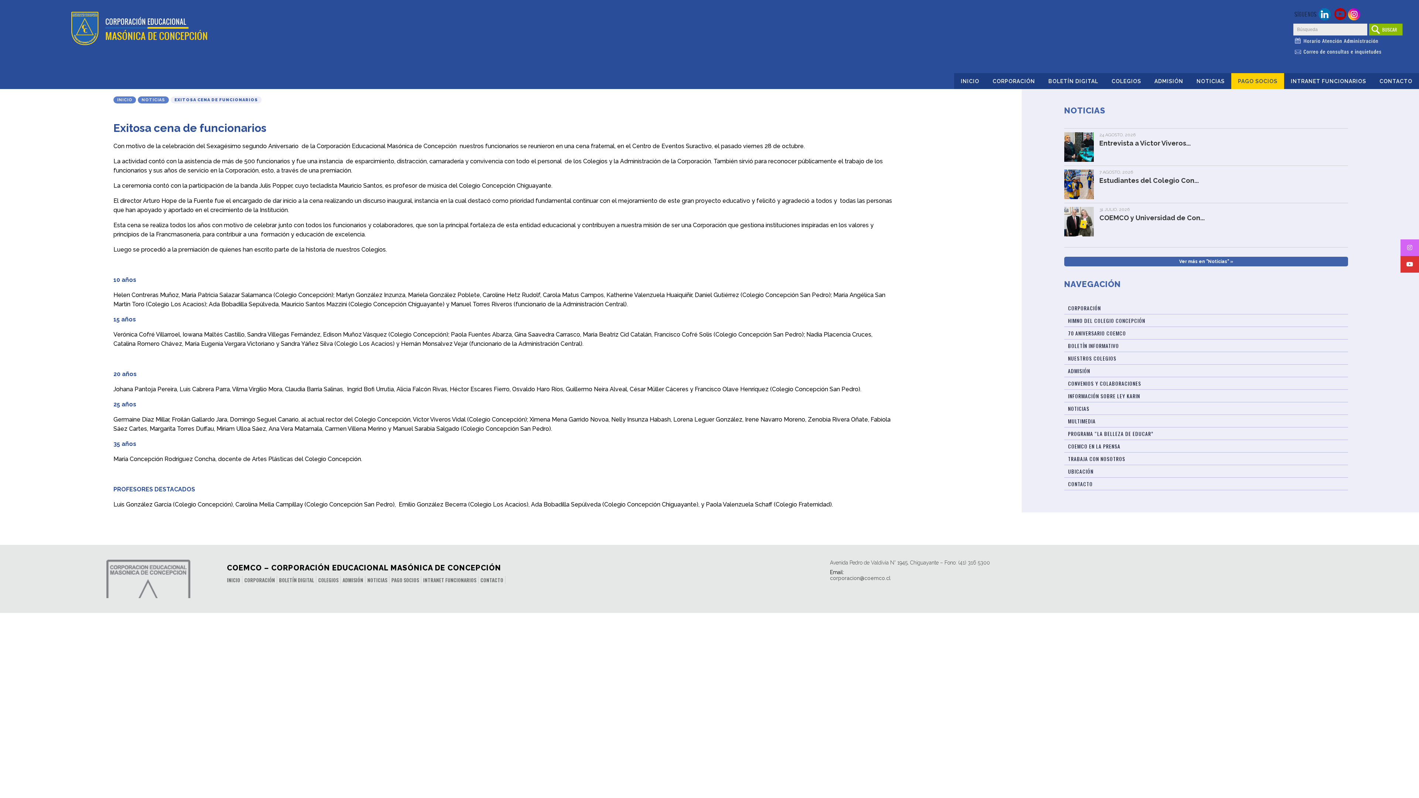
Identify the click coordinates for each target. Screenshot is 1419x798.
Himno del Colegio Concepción (1106, 320)
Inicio (970, 81)
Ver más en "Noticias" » (1206, 261)
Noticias (1211, 81)
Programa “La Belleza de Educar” (1110, 433)
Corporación (1014, 81)
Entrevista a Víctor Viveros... (1145, 143)
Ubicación (1080, 471)
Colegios (1126, 81)
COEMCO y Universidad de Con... (1152, 218)
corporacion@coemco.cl (860, 578)
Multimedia (1082, 421)
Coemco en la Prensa (1094, 446)
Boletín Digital (1073, 81)
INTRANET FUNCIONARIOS (1328, 81)
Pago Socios (1257, 81)
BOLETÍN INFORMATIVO (1093, 345)
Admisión (1168, 81)
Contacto (1395, 81)
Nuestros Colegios (1092, 358)
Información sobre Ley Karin (1104, 396)
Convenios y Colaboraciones (1104, 383)
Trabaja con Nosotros (1096, 459)
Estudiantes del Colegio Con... (1149, 180)
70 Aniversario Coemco (1097, 333)
